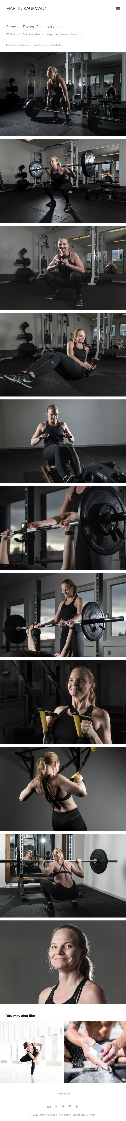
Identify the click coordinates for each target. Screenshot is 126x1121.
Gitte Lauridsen (24, 45)
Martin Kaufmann (27, 8)
